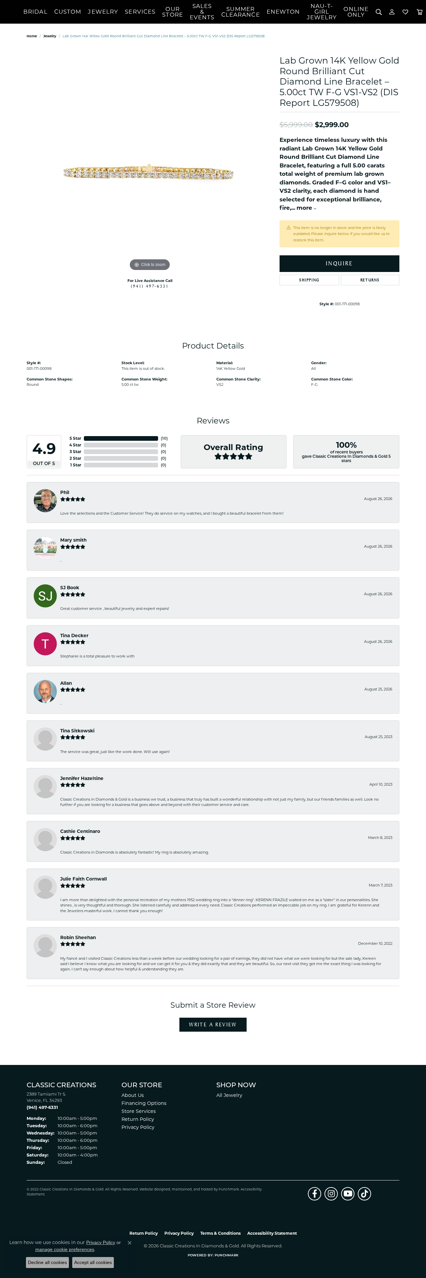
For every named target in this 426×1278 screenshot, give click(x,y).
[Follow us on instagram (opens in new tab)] (331, 1193)
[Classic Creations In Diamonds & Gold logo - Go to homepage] (11, 12)
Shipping (309, 280)
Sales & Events (202, 12)
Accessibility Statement (272, 1233)
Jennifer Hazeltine (82, 778)
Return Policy (137, 1119)
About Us (132, 1095)
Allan (66, 683)
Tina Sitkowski (77, 730)
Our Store (172, 12)
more (305, 207)
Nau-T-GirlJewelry (322, 12)
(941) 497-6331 (150, 286)
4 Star (75, 444)
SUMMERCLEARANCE (240, 12)
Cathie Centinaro (80, 831)
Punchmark (229, 1189)
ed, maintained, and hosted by (192, 1189)
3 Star (75, 451)
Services (140, 11)
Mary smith (73, 540)
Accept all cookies (93, 1262)
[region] (150, 173)
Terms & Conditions (220, 1233)
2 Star (75, 458)
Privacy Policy (137, 1127)
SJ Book (69, 587)
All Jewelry (229, 1095)
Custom (68, 11)
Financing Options (143, 1103)
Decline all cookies (47, 1262)
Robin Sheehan (78, 937)
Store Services (138, 1111)
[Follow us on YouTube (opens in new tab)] (347, 1193)
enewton (283, 11)
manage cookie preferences (64, 1249)
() (164, 438)
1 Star (75, 464)
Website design (152, 1189)
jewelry (49, 36)
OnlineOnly (355, 12)
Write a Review (213, 1024)
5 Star (75, 438)
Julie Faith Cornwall (83, 879)
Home (32, 36)
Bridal (35, 11)
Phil (64, 492)
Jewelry (103, 11)
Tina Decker (74, 635)
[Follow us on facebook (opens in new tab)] (314, 1193)
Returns (370, 280)
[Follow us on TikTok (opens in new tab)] (364, 1193)
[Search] (378, 12)
